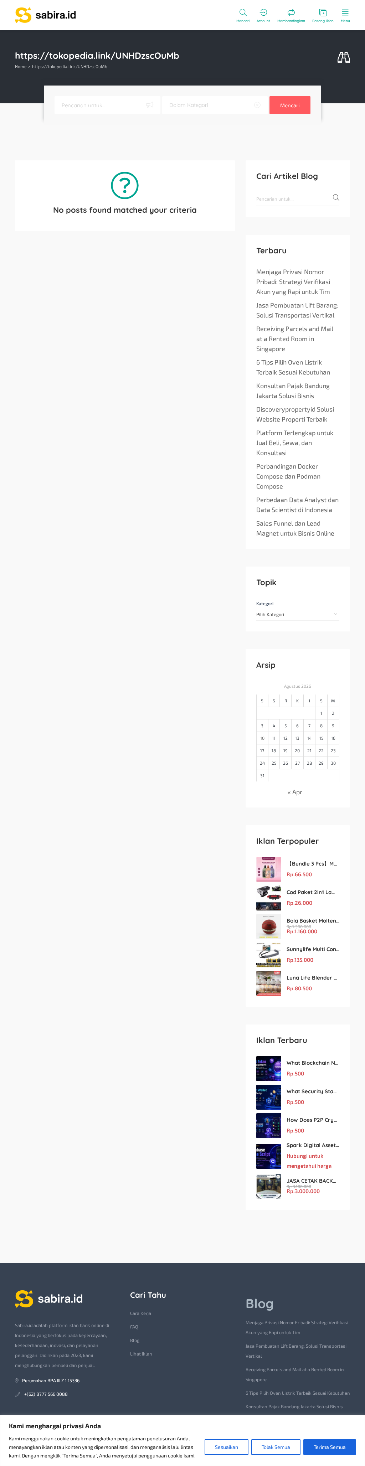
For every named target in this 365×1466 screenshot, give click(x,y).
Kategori (264, 603)
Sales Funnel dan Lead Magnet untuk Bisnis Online (295, 528)
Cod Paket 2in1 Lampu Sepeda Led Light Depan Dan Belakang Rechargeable (313, 892)
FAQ (134, 1327)
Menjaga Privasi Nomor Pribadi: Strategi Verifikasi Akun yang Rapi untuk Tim (293, 281)
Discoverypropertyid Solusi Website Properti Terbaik (295, 414)
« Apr (295, 792)
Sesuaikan (226, 1447)
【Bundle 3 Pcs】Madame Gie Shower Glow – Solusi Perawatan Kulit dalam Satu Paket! (313, 863)
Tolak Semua (276, 1447)
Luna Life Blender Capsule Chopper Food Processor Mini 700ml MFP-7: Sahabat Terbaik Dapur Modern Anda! (313, 977)
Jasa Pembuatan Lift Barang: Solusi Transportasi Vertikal (297, 310)
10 (262, 737)
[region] (182, 1440)
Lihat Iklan (141, 1354)
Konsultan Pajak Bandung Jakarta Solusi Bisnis (293, 390)
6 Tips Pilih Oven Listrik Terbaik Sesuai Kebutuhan (293, 367)
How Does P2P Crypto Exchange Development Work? (313, 1119)
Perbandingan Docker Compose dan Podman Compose (288, 476)
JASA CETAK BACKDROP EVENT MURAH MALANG (313, 1180)
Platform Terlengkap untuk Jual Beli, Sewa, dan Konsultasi (294, 442)
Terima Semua (330, 1447)
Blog (134, 1340)
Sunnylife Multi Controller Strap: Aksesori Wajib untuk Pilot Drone (313, 949)
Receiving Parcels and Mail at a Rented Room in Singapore (294, 338)
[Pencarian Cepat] (344, 57)
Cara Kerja (140, 1313)
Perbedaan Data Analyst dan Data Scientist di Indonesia (297, 504)
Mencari (290, 105)
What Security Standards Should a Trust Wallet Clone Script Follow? (313, 1091)
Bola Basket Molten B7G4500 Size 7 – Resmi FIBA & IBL (313, 920)
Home (20, 66)
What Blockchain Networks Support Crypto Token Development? (313, 1062)
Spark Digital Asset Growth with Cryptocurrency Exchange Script (313, 1145)
